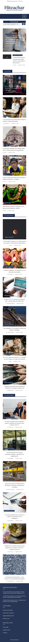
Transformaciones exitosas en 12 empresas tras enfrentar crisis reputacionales (14, 600)
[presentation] (23, 24)
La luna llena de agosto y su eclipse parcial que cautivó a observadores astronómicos (11, 24)
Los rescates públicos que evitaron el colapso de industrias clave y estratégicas (14, 516)
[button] (25, 56)
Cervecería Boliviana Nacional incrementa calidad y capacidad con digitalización (14, 454)
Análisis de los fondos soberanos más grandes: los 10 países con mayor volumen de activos (15, 547)
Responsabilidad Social (11, 34)
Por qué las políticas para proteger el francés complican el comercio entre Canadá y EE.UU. (14, 423)
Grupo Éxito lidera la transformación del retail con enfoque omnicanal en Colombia (14, 485)
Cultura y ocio (8, 77)
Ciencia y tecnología (17, 55)
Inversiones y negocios (9, 417)
